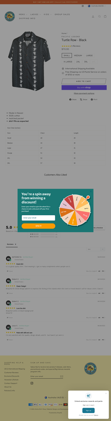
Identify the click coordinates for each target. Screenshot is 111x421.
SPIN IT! (38, 226)
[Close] (90, 191)
